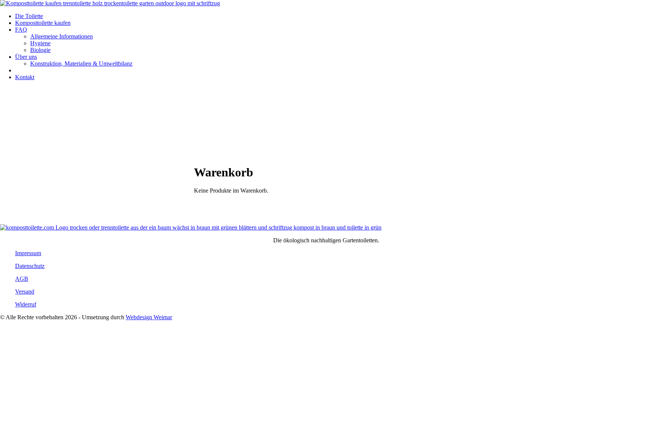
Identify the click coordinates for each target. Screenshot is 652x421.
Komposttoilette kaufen (43, 23)
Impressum (28, 253)
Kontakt (24, 77)
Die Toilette (29, 16)
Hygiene (40, 43)
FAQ (21, 29)
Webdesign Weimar (149, 317)
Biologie (40, 50)
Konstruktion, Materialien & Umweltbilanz (81, 63)
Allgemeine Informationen (61, 36)
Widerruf (25, 304)
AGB (21, 279)
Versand (24, 291)
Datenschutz (30, 266)
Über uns (26, 57)
